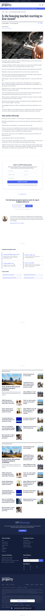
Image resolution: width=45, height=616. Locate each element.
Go (40, 560)
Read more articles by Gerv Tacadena (17, 223)
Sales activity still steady (6, 28)
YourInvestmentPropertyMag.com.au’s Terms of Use (29, 184)
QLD (24, 569)
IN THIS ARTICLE (5, 26)
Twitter (32, 584)
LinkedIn (36, 584)
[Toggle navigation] (42, 5)
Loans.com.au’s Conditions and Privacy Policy (30, 185)
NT (30, 569)
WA (30, 566)
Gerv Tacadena (6, 23)
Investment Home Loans (25, 8)
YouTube (41, 584)
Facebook (27, 584)
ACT (37, 566)
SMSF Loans (34, 8)
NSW (24, 566)
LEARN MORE (22, 530)
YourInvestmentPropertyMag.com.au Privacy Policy (15, 185)
